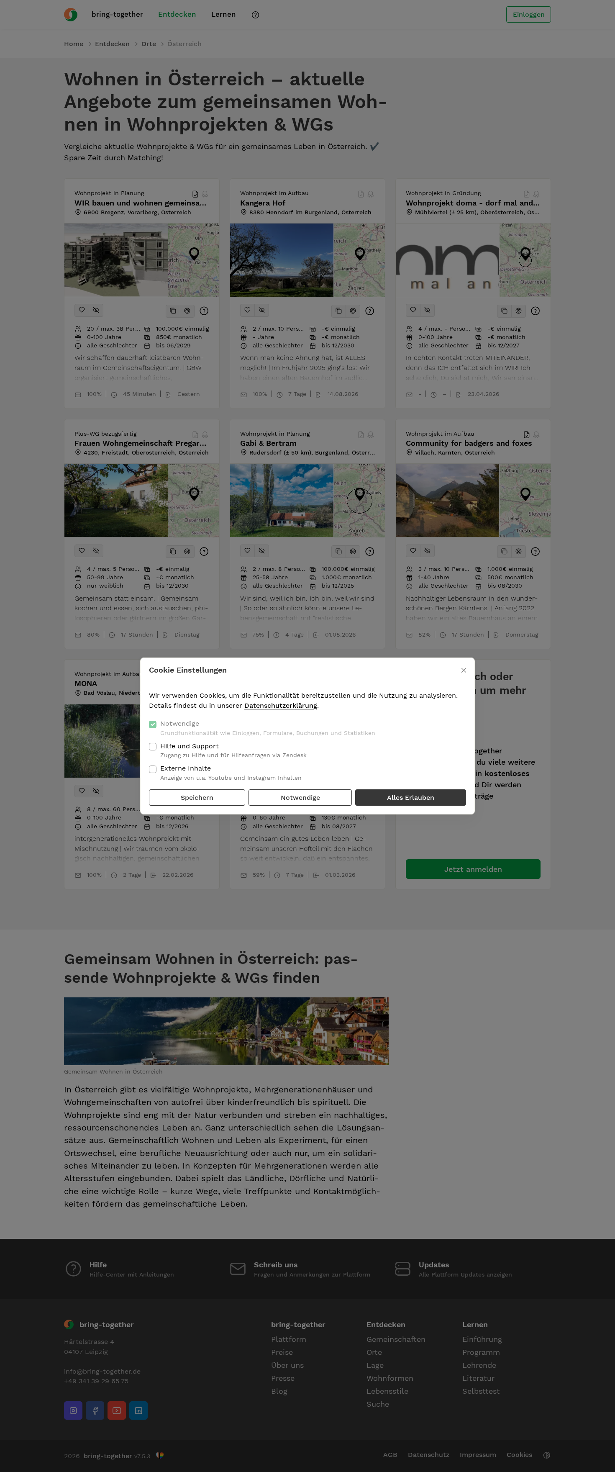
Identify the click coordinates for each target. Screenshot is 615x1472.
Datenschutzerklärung (280, 705)
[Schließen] (463, 670)
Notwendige (267, 727)
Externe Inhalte (231, 772)
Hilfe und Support (233, 750)
